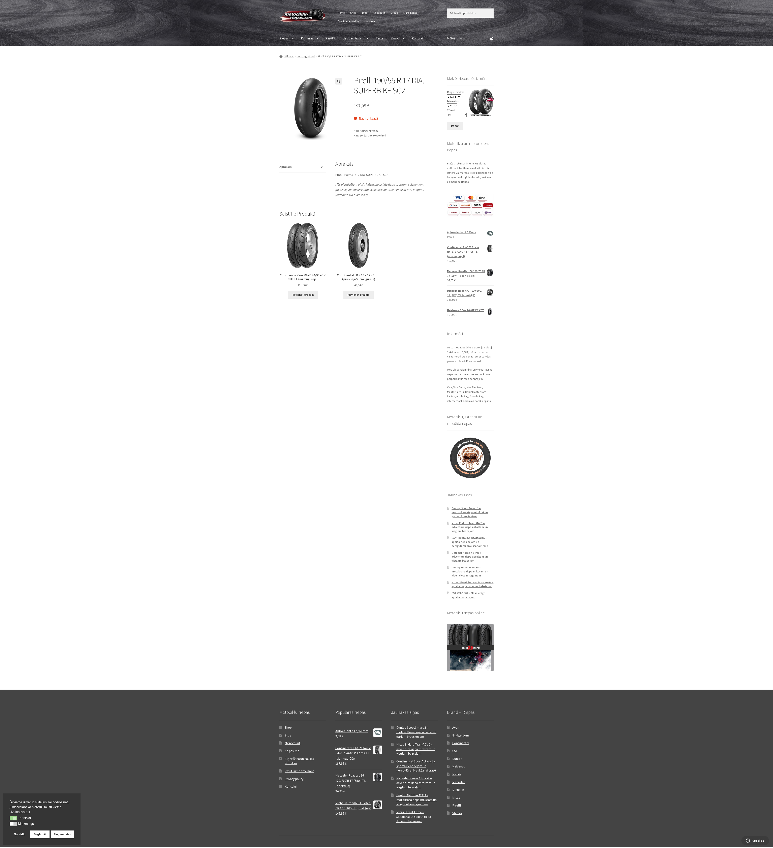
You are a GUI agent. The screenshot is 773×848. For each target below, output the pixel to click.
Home (341, 12)
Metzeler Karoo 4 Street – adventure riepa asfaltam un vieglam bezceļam (470, 557)
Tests (379, 38)
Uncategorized (306, 56)
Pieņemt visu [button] (62, 834)
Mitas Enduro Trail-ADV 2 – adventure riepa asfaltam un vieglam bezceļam (470, 527)
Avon (455, 727)
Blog (365, 12)
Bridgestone (460, 735)
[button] (338, 81)
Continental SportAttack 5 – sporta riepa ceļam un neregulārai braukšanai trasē (470, 542)
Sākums (289, 56)
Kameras (307, 38)
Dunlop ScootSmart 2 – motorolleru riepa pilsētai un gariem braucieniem (470, 512)
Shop (353, 12)
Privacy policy (294, 779)
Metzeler (458, 782)
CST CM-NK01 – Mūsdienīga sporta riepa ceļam (468, 595)
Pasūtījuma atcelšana (299, 771)
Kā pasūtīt (379, 12)
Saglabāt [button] (40, 834)
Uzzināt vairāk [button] (20, 812)
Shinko (457, 813)
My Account (292, 743)
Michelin (458, 790)
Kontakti (370, 21)
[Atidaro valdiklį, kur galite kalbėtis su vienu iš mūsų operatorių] (755, 841)
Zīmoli (395, 38)
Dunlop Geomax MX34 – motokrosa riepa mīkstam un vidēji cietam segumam (470, 571)
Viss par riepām (353, 38)
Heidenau (458, 766)
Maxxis (456, 774)
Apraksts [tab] (285, 167)
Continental (460, 743)
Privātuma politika (348, 21)
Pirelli (456, 805)
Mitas (456, 797)
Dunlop (457, 759)
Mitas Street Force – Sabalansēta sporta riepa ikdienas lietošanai (472, 584)
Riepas (284, 38)
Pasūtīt (331, 38)
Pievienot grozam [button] (303, 294)
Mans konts (410, 12)
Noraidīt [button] (19, 834)
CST (455, 751)
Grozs (394, 12)
